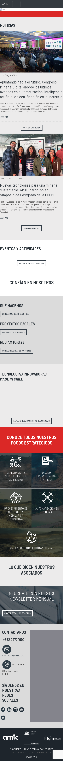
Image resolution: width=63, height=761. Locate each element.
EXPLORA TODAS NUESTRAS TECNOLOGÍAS (31, 421)
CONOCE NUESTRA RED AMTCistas (16, 350)
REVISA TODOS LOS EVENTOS (31, 263)
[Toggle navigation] (16, 4)
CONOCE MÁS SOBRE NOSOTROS (15, 314)
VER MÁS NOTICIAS (31, 228)
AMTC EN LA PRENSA (31, 127)
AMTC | (6, 3)
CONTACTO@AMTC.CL (13, 655)
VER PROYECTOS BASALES (13, 332)
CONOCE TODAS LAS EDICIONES (17, 613)
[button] (5, 9)
